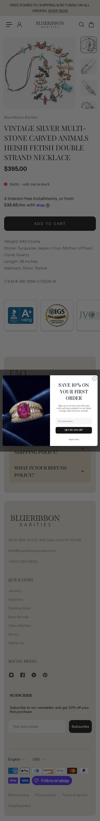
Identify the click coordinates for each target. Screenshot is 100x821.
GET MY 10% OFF (74, 430)
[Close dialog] (94, 378)
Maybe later (74, 439)
